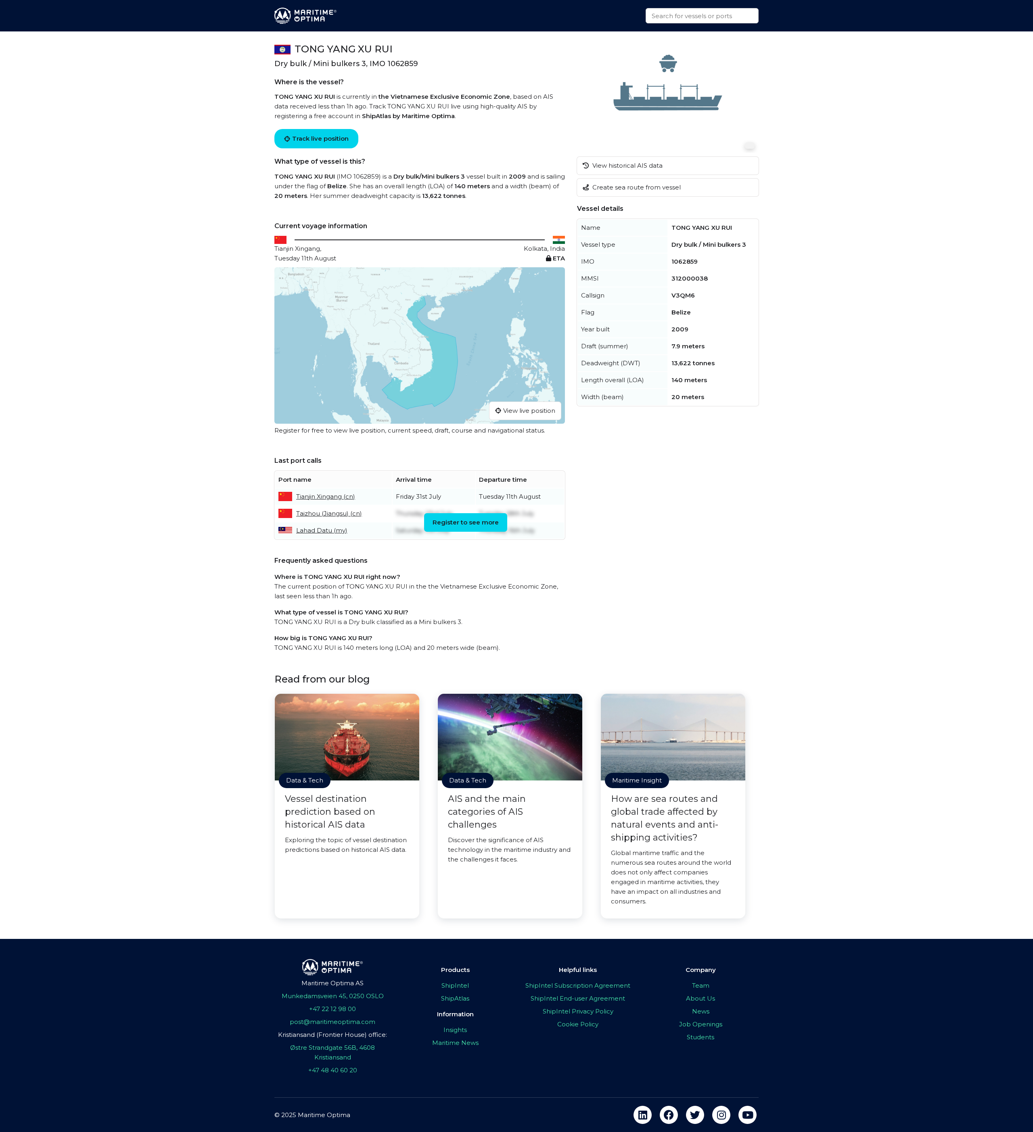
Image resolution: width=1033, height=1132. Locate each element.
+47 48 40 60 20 (332, 1070)
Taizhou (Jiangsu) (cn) (329, 513)
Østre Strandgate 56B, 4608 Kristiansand (332, 1052)
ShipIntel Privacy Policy (578, 1011)
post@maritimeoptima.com (332, 1022)
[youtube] (747, 1115)
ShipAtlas (455, 998)
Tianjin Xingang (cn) (325, 496)
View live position (529, 410)
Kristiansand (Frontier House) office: (332, 1034)
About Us (700, 998)
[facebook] (669, 1115)
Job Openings (700, 1024)
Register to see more (466, 522)
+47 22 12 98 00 (332, 1009)
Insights (455, 1030)
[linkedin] (643, 1115)
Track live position (320, 138)
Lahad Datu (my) (321, 530)
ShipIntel (455, 985)
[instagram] (721, 1115)
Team (700, 985)
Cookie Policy (577, 1024)
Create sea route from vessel (636, 187)
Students (700, 1037)
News (700, 1011)
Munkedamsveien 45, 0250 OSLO (333, 996)
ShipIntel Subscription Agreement (577, 985)
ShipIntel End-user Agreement (578, 998)
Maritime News (455, 1043)
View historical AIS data (627, 165)
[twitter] (695, 1115)
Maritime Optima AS (332, 983)
